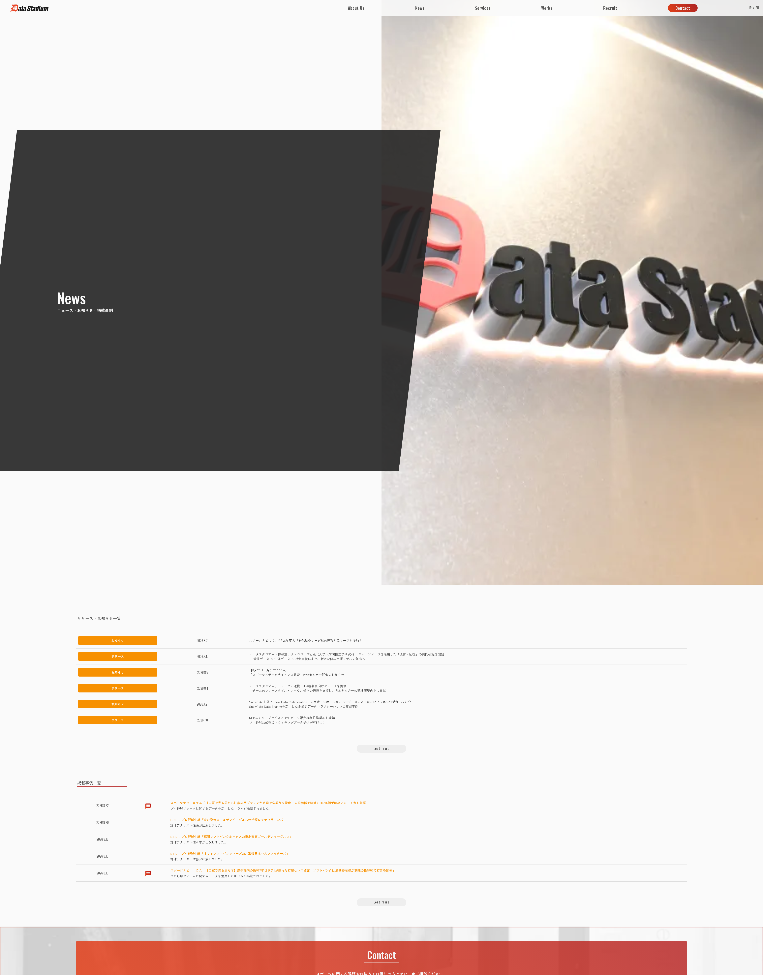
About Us (356, 8)
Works (546, 8)
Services (483, 8)
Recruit (610, 8)
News (419, 8)
